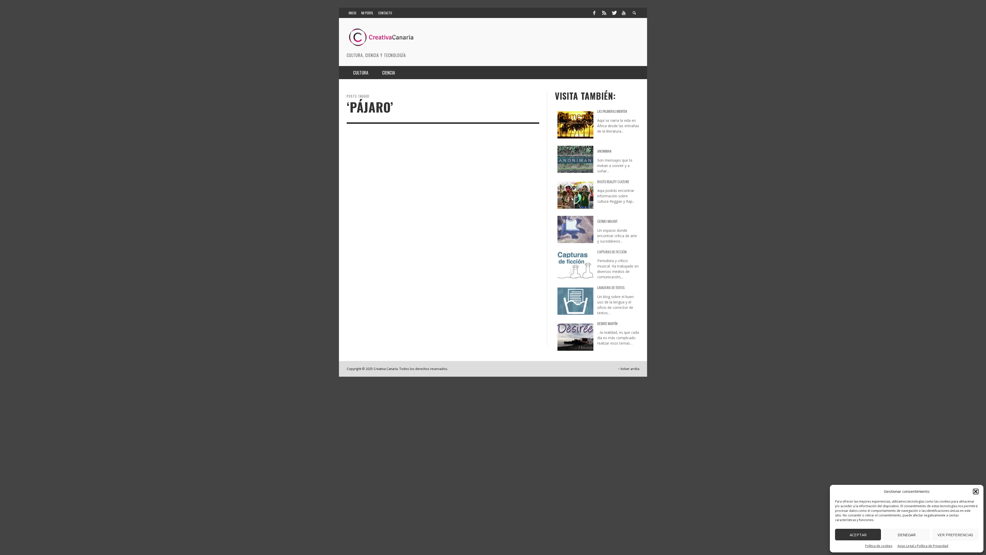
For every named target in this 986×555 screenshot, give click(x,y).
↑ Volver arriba (628, 369)
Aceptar (858, 534)
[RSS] (604, 13)
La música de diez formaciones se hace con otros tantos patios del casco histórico (388, 229)
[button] (975, 491)
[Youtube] (624, 13)
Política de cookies (878, 546)
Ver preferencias (955, 534)
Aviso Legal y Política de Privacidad (922, 546)
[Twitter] (614, 13)
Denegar (907, 534)
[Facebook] (594, 13)
